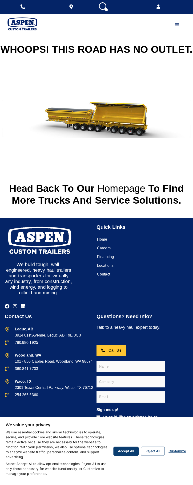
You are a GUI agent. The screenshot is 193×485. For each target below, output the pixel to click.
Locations (105, 265)
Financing (105, 257)
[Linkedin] (23, 306)
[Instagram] (15, 306)
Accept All (126, 451)
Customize (177, 451)
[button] (158, 7)
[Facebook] (7, 306)
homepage (121, 188)
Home (102, 239)
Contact (103, 274)
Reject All (152, 451)
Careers (104, 248)
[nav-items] (24, 7)
